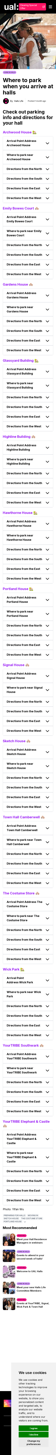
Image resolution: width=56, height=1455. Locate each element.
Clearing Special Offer (28, 7)
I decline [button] (33, 1434)
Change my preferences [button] (34, 1442)
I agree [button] (33, 1428)
